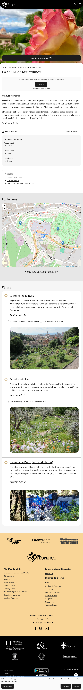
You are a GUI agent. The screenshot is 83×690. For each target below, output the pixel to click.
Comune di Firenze (72, 669)
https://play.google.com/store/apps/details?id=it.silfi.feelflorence (41, 670)
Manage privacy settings (41, 88)
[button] (20, 223)
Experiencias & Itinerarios (16, 67)
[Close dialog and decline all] (81, 678)
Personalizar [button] (7, 686)
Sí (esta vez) (41, 84)
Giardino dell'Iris (13, 180)
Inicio (4, 67)
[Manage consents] (76, 675)
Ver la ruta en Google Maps (39, 271)
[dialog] (41, 683)
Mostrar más (8, 123)
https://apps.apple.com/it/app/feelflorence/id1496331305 (41, 675)
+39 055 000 (41, 618)
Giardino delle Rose (14, 178)
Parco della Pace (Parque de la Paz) (20, 183)
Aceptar (76, 686)
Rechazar (66, 686)
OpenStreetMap (69, 266)
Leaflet (61, 266)
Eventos (49, 573)
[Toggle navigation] (79, 4)
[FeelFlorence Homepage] (10, 4)
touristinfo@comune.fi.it (41, 622)
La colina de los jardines (34, 67)
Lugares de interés (54, 577)
